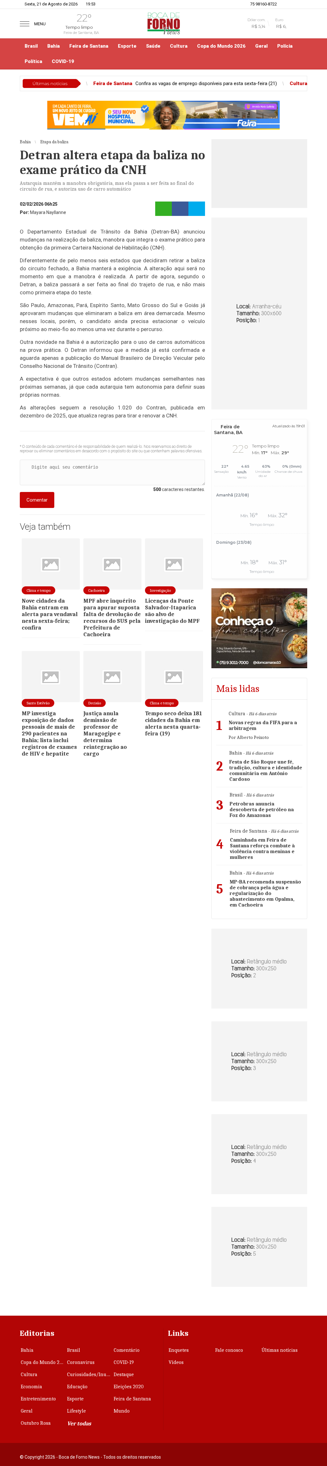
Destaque (124, 1374)
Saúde (153, 46)
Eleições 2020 (129, 1387)
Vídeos (176, 1362)
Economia (31, 1387)
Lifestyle (76, 1411)
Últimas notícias (280, 1350)
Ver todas (79, 1423)
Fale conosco (229, 1350)
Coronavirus (81, 1362)
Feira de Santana (88, 46)
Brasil (31, 46)
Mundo (122, 1411)
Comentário (127, 1350)
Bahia (53, 46)
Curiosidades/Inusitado (89, 1374)
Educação (77, 1387)
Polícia (285, 46)
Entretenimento (38, 1399)
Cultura (178, 46)
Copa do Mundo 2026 (221, 46)
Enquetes (179, 1350)
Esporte (127, 46)
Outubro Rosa (36, 1423)
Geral (261, 46)
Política (33, 61)
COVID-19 (63, 61)
